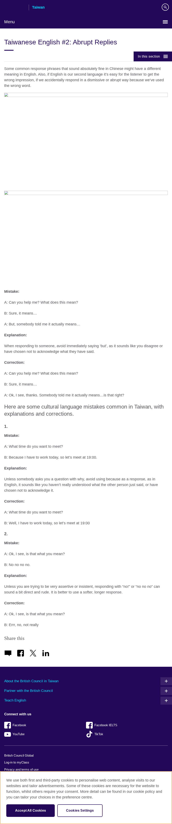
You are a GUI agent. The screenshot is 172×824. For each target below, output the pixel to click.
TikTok (98, 734)
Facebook (19, 725)
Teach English (15, 700)
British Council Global (19, 755)
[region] (86, 797)
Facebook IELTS (105, 725)
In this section (149, 56)
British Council (15, 8)
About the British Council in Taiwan (31, 681)
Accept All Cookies (30, 810)
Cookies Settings (80, 810)
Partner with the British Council (28, 691)
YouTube (19, 734)
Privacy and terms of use (21, 769)
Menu (9, 21)
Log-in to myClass (16, 762)
